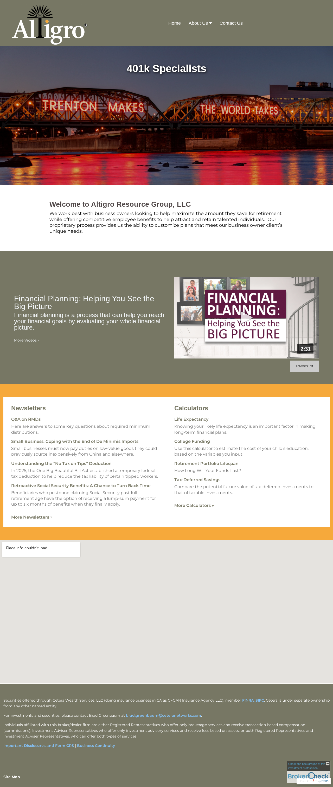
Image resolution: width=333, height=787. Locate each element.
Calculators (191, 408)
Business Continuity (96, 745)
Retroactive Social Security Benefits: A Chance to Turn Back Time (81, 485)
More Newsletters (32, 517)
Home (174, 23)
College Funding (192, 441)
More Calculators (194, 505)
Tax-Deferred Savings (197, 479)
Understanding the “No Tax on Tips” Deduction (61, 463)
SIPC (259, 700)
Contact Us (231, 23)
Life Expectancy (191, 419)
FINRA (248, 700)
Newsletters (28, 408)
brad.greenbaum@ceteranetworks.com (163, 715)
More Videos (27, 340)
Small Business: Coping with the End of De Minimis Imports (74, 441)
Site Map (11, 777)
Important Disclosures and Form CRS (38, 745)
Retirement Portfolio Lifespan (206, 463)
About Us (198, 23)
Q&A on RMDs (26, 419)
